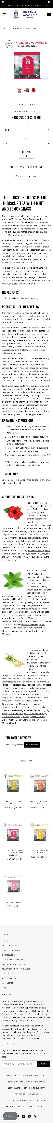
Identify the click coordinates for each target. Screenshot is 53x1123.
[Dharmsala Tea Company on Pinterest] (35, 1117)
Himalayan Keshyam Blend (33, 554)
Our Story (7, 974)
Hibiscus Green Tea (11, 554)
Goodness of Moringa (12, 716)
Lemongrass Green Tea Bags (33, 707)
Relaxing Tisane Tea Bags (35, 713)
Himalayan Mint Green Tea (14, 628)
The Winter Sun (15, 713)
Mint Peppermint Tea (36, 628)
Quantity (26, 152)
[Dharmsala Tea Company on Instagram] (29, 1117)
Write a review (31, 745)
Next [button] (47, 63)
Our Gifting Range (11, 950)
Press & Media (9, 978)
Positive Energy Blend (18, 720)
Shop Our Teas (9, 946)
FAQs (4, 988)
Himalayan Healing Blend (39, 550)
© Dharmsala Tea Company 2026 (22, 1076)
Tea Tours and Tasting (14, 964)
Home (5, 29)
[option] (26, 61)
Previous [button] (6, 63)
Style (26, 139)
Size (26, 126)
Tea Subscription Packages (16, 969)
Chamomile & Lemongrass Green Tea (19, 710)
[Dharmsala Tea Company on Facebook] (23, 1117)
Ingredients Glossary (13, 960)
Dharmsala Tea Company (26, 112)
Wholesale (7, 983)
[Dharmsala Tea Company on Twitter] (17, 1117)
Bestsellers (8, 955)
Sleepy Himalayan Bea (12, 631)
